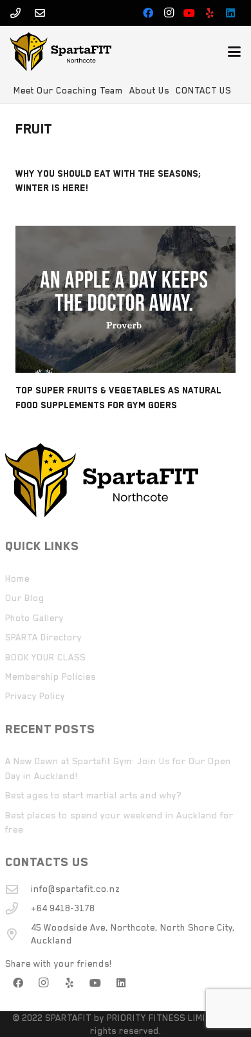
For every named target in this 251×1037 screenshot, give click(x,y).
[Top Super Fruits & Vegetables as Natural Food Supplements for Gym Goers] (125, 299)
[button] (234, 51)
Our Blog (24, 598)
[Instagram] (168, 13)
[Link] (15, 13)
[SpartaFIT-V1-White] (60, 51)
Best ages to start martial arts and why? (93, 795)
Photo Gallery (34, 618)
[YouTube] (189, 13)
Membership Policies (50, 676)
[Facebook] (148, 13)
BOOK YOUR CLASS (45, 657)
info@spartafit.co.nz (75, 889)
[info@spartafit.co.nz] (18, 889)
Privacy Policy (35, 696)
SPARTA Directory (43, 637)
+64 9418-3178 (63, 908)
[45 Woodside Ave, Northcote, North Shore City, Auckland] (18, 934)
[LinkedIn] (230, 13)
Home (17, 578)
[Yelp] (210, 13)
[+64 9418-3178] (18, 908)
